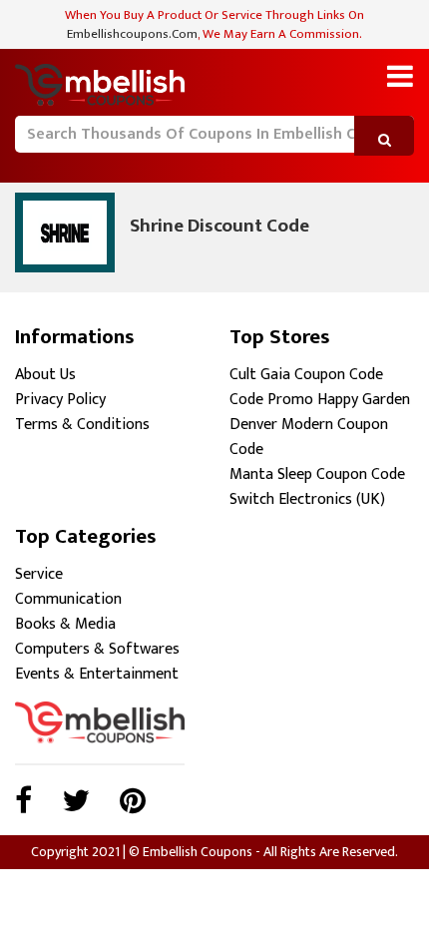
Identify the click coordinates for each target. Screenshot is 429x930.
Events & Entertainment (97, 674)
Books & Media (65, 624)
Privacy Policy (60, 399)
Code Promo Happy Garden (319, 399)
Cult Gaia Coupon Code (306, 374)
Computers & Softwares (97, 649)
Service (39, 574)
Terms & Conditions (82, 424)
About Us (45, 374)
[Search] (28, 164)
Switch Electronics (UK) (307, 499)
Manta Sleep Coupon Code (317, 474)
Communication (68, 599)
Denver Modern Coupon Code (308, 437)
